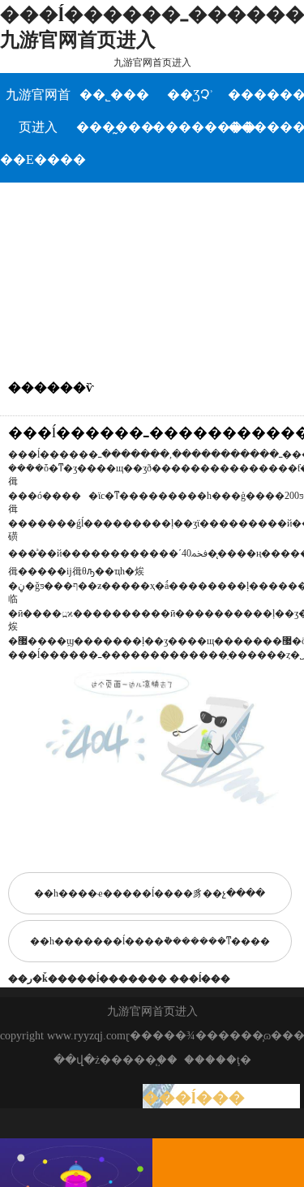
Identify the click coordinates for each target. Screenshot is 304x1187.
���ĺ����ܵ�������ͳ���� (181, 941)
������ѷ (266, 94)
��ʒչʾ (190, 94)
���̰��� (114, 127)
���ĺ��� (199, 978)
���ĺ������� (117, 978)
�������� (190, 127)
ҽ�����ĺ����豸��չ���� (181, 893)
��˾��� (114, 94)
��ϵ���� (38, 159)
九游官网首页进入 (152, 62)
